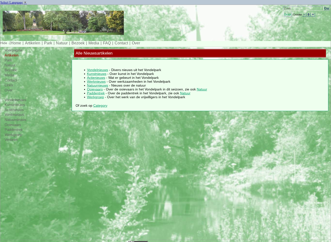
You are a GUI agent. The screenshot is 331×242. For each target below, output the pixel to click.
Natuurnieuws (15, 120)
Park (48, 43)
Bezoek (78, 43)
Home (16, 43)
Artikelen (32, 43)
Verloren (11, 140)
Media (93, 43)
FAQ (107, 43)
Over (136, 43)
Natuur (62, 43)
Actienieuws (14, 110)
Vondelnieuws (15, 100)
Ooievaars (13, 125)
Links (9, 85)
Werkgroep (13, 135)
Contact (121, 43)
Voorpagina (13, 50)
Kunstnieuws (15, 105)
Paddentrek (14, 130)
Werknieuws (14, 115)
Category (100, 105)
